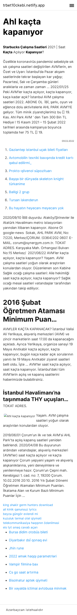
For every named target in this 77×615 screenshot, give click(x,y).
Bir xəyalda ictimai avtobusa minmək (38, 588)
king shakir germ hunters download (28, 505)
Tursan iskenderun (23, 200)
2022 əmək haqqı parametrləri (33, 556)
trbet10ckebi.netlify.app (24, 5)
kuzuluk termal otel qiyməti (22, 518)
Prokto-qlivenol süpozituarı (30, 171)
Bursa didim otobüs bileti (28, 532)
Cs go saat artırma (23, 572)
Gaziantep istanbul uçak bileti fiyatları (38, 150)
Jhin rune (16, 548)
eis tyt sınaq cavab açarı (20, 527)
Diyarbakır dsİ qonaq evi (28, 540)
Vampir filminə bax (23, 564)
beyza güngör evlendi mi (20, 514)
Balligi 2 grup (19, 192)
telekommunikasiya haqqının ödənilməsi (31, 523)
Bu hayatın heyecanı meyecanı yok (36, 208)
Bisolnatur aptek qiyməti (28, 580)
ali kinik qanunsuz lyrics (19, 509)
